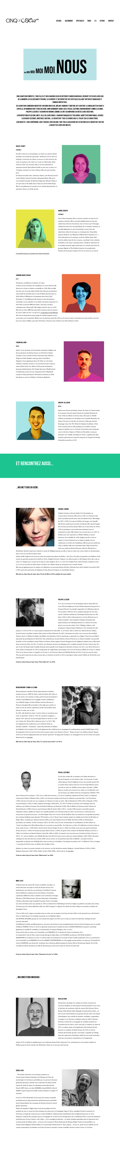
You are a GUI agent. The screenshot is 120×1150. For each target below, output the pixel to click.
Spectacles (80, 21)
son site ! (30, 737)
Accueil (59, 21)
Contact (111, 21)
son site (70, 851)
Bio (95, 21)
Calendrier (69, 21)
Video (89, 21)
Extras (102, 21)
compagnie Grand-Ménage (49, 312)
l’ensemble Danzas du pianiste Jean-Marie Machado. (32, 253)
